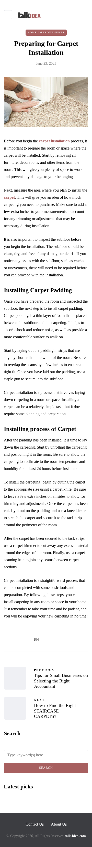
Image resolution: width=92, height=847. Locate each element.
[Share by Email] (60, 646)
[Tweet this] (60, 639)
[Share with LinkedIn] (73, 639)
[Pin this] (80, 639)
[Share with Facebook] (54, 639)
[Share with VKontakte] (54, 646)
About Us (59, 824)
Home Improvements (46, 32)
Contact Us (35, 824)
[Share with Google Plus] (67, 639)
